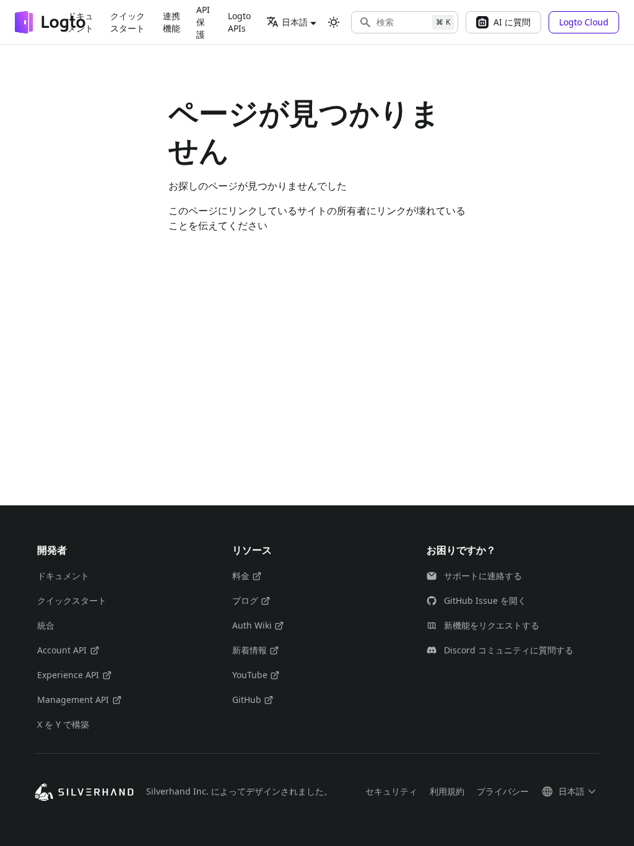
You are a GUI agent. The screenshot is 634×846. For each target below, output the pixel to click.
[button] (404, 22)
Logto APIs (239, 22)
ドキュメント (80, 22)
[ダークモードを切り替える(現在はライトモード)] (334, 22)
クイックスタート (127, 22)
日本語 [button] (295, 22)
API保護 (203, 22)
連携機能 (171, 22)
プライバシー (503, 791)
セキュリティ (391, 791)
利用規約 (447, 791)
